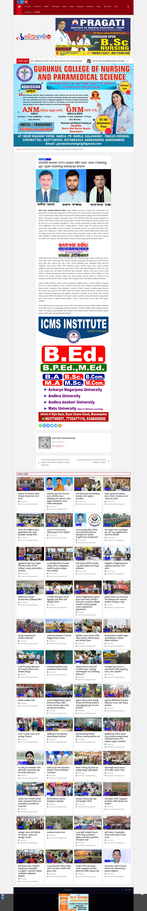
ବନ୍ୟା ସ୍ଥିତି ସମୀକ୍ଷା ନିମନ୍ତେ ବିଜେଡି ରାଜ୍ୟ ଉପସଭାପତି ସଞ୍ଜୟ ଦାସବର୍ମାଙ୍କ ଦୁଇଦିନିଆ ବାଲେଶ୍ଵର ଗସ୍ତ (87, 836)
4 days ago (109, 840)
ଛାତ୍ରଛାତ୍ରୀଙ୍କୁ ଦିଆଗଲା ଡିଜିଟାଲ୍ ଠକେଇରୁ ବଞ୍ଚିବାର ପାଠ (88, 735)
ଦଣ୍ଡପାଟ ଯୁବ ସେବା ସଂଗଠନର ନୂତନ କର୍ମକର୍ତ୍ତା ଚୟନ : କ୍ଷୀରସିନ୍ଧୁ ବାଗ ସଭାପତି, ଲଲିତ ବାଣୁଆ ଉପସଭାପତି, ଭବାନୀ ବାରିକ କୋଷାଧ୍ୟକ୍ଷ (59, 498)
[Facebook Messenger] (48, 425)
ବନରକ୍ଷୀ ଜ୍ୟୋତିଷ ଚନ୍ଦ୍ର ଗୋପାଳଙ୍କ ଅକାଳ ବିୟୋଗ (57, 668)
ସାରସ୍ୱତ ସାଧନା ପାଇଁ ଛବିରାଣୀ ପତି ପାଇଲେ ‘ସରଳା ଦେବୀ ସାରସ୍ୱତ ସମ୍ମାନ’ (29, 834)
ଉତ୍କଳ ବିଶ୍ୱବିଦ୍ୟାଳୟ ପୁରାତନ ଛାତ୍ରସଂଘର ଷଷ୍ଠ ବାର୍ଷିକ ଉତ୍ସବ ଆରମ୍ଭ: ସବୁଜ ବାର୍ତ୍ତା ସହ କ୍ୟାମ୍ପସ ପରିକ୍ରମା (59, 704)
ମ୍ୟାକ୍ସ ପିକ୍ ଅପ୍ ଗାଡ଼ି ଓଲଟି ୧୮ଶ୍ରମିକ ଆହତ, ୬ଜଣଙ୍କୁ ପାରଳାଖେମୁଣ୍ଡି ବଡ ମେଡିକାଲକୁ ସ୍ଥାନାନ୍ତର (88, 670)
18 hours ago (53, 535)
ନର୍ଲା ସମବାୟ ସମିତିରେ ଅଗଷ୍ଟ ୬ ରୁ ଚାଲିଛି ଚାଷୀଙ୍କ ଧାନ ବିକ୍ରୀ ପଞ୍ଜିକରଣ (87, 565)
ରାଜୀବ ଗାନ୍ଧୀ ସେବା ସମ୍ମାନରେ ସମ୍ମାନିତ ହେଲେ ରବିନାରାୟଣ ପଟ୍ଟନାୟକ (58, 770)
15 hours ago (82, 501)
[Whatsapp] (40, 425)
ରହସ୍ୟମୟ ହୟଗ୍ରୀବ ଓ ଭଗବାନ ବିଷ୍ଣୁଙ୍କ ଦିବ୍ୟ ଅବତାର (59, 636)
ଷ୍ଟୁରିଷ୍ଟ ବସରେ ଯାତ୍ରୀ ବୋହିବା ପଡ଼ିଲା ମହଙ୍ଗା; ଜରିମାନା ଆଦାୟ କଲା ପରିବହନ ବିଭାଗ (88, 638)
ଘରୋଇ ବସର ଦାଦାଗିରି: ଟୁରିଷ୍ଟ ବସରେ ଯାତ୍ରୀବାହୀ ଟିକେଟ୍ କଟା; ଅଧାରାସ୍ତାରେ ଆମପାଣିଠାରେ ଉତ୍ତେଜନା (29, 802)
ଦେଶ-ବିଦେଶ (37, 6)
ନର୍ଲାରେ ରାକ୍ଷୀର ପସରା (27, 700)
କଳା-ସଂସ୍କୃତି (55, 6)
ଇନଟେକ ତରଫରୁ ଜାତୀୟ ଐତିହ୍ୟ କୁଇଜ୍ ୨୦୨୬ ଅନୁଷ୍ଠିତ (58, 531)
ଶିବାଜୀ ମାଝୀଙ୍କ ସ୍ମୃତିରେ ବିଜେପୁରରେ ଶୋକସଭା (56, 800)
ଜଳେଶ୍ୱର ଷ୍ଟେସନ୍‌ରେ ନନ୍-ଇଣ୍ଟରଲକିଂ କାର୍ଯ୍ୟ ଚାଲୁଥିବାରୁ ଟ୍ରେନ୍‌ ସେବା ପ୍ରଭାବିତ (116, 669)
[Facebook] (44, 425)
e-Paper (37, 12)
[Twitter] (52, 425)
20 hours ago (110, 537)
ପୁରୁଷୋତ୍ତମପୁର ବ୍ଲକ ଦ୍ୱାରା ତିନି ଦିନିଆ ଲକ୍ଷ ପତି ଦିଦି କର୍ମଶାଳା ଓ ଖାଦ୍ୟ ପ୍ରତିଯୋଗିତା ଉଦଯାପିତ (30, 567)
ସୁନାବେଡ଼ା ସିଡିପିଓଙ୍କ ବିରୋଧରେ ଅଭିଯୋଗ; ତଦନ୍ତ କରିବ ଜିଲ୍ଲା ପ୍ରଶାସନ (116, 702)
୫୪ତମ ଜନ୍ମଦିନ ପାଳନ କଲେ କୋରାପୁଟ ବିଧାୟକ (29, 735)
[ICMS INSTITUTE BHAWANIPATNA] (73, 318)
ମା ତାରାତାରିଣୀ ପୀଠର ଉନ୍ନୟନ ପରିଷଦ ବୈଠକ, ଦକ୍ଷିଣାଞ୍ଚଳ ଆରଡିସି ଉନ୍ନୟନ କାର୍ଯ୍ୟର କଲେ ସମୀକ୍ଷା (58, 567)
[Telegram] (56, 425)
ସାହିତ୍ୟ (64, 6)
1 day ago (52, 605)
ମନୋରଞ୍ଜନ (80, 6)
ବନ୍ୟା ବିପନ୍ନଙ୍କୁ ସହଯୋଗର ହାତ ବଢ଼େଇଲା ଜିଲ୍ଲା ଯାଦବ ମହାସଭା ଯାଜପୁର (28, 669)
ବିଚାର (116, 6)
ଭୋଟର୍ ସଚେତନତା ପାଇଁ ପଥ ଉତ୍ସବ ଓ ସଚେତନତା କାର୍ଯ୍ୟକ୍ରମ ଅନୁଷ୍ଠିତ (91, 461)
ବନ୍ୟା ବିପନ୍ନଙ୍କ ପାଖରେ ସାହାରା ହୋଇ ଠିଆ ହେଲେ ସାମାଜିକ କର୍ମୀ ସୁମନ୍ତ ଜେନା (59, 868)
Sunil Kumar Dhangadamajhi (63, 438)
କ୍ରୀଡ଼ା (72, 6)
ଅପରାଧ (98, 6)
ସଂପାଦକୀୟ (27, 12)
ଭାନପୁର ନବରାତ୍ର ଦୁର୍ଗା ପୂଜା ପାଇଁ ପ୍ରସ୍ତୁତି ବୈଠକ (86, 800)
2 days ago (81, 643)
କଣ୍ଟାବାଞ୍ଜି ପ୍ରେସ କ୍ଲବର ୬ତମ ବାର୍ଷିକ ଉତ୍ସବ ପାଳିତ (115, 768)
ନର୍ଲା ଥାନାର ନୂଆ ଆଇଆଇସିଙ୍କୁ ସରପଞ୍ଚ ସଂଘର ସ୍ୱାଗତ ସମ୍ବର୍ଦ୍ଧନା (87, 496)
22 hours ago (110, 571)
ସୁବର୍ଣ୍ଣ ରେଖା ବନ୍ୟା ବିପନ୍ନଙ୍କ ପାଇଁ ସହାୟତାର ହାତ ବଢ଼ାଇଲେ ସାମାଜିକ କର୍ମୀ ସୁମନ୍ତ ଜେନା (116, 599)
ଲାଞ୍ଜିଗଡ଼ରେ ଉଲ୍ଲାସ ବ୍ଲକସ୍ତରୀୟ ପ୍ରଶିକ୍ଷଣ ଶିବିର (30, 598)
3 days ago (52, 739)
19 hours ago (82, 540)
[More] (60, 425)
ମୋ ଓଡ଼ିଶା (27, 6)
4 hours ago (52, 506)
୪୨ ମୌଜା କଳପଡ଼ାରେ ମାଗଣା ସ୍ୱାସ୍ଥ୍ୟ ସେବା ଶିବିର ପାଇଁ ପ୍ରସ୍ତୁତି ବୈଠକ (57, 599)
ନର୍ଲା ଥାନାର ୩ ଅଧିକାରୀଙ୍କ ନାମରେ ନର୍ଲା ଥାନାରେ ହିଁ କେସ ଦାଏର (115, 834)
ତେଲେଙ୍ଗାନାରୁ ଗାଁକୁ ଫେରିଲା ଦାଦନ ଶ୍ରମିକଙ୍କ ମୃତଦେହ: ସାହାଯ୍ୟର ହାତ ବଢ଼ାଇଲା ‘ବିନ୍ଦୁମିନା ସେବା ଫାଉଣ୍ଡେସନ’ (87, 533)
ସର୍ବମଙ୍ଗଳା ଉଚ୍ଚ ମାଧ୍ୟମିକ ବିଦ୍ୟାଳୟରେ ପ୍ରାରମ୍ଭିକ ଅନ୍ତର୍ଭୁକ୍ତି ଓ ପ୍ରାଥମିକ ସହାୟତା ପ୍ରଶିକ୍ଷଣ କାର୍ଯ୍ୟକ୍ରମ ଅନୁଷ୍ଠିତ (30, 871)
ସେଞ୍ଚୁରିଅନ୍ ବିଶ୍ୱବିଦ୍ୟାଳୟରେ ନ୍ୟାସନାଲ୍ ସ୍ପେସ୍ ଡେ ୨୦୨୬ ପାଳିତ (116, 565)
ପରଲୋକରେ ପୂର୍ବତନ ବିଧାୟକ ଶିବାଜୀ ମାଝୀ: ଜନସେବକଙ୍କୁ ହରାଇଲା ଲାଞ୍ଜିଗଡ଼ (115, 868)
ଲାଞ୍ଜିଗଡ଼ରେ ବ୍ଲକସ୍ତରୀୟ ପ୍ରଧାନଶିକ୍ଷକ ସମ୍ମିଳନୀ (57, 735)
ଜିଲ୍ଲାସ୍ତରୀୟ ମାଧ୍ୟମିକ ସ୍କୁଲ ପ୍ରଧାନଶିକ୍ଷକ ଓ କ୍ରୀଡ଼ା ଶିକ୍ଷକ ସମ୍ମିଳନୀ (116, 638)
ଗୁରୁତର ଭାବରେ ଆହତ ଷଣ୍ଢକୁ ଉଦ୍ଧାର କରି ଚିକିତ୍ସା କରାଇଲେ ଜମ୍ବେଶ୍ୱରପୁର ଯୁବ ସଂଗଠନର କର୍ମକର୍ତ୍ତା (87, 704)
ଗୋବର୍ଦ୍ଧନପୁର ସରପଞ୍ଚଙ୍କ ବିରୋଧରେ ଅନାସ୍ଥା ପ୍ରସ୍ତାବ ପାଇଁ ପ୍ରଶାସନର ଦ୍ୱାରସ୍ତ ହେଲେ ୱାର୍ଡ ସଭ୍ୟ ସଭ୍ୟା (55, 462)
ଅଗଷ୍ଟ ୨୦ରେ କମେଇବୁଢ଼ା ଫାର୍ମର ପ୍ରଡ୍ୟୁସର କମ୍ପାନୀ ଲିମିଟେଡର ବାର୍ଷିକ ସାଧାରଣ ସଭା (88, 868)
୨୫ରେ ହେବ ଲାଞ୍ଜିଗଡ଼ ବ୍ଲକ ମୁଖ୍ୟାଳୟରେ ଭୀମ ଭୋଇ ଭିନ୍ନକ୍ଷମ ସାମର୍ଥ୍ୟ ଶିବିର (28, 532)
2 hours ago (23, 501)
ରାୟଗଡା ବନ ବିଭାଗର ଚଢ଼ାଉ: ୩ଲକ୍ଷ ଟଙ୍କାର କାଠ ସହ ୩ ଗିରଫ (29, 496)
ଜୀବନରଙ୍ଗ (90, 6)
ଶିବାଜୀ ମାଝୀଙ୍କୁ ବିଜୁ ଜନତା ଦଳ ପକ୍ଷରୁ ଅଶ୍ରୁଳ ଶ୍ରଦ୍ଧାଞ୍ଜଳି (87, 768)
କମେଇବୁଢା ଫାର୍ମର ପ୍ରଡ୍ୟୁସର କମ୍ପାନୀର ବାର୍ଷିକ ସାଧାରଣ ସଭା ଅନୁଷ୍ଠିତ (116, 801)
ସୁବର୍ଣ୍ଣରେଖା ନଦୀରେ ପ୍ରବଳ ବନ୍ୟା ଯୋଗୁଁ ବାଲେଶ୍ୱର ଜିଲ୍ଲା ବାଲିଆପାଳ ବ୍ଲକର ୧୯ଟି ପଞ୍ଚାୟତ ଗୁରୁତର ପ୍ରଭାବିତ (116, 737)
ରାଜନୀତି (46, 6)
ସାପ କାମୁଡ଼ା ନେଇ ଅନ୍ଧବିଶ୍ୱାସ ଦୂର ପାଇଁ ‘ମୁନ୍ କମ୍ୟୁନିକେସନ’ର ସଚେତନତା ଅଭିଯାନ (116, 532)
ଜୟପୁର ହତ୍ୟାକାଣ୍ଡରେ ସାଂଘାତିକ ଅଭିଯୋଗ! (27, 636)
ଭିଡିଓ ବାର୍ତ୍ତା (107, 6)
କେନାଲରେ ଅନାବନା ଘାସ (56, 832)
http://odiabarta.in (58, 446)
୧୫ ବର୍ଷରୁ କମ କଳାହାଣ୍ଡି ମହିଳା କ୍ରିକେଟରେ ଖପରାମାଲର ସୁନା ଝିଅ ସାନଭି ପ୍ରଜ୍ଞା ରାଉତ (29, 770)
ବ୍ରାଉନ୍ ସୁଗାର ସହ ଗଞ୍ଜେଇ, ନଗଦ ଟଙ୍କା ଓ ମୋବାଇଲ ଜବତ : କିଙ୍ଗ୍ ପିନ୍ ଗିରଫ (116, 496)
